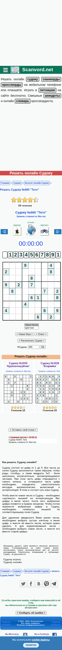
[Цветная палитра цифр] (32, 327)
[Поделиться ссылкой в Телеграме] (54, 583)
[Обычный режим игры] (31, 235)
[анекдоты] (52, 95)
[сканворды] (51, 79)
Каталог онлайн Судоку (37, 183)
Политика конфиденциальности (30, 625)
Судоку (17, 183)
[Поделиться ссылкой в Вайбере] (46, 583)
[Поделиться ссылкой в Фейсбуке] (31, 583)
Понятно (31, 645)
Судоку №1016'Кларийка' (50, 365)
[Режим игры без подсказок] (17, 235)
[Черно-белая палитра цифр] (32, 325)
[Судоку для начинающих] (45, 235)
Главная (5, 183)
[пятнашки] (47, 90)
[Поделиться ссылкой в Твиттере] (23, 583)
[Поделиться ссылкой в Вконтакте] (38, 583)
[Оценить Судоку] (18, 408)
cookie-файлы (41, 639)
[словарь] (22, 101)
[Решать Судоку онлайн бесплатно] (15, 72)
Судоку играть (12, 559)
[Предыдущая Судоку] (4, 234)
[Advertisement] (31, 33)
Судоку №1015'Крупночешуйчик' (18, 365)
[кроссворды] (12, 84)
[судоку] (32, 79)
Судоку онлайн (12, 562)
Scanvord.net (37, 69)
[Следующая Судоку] (58, 234)
